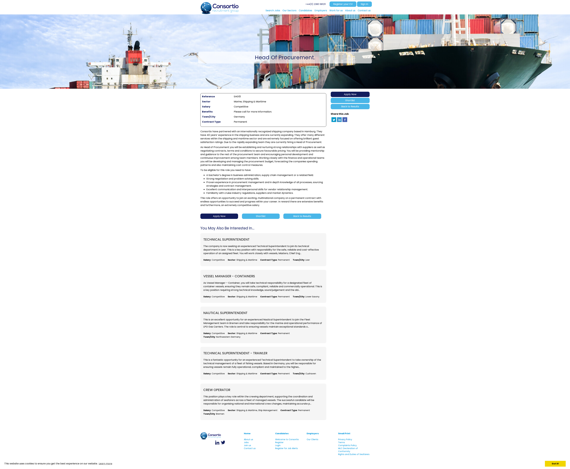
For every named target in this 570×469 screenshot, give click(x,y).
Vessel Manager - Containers (229, 276)
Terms (341, 442)
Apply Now (350, 94)
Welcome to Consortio (287, 439)
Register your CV (343, 4)
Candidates (282, 433)
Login (278, 445)
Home (247, 433)
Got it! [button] (555, 463)
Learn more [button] (105, 463)
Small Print (344, 433)
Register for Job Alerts (286, 448)
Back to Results (350, 106)
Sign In (364, 4)
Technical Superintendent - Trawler (235, 353)
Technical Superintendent (226, 239)
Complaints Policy (347, 445)
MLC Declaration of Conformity (348, 450)
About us (248, 439)
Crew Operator (216, 390)
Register (279, 442)
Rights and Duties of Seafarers (353, 454)
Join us (247, 445)
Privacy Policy (345, 439)
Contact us (250, 448)
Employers (313, 433)
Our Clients (312, 439)
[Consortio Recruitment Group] (219, 7)
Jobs (246, 442)
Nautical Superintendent (225, 313)
